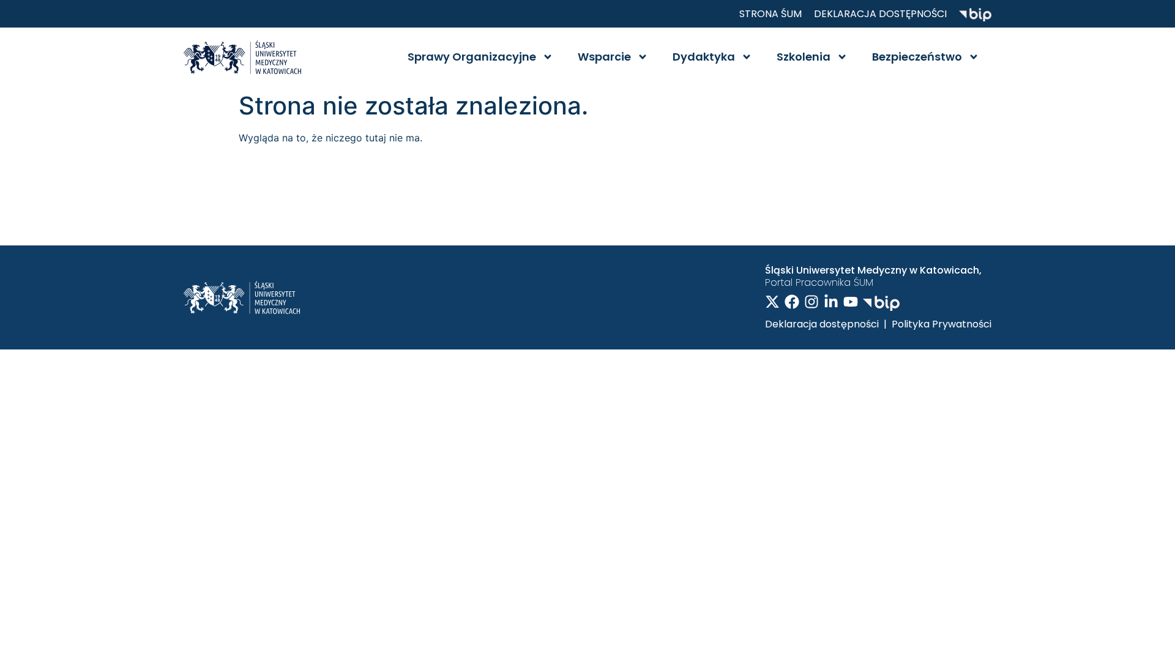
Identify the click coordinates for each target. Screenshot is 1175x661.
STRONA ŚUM (770, 14)
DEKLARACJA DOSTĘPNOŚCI (880, 14)
